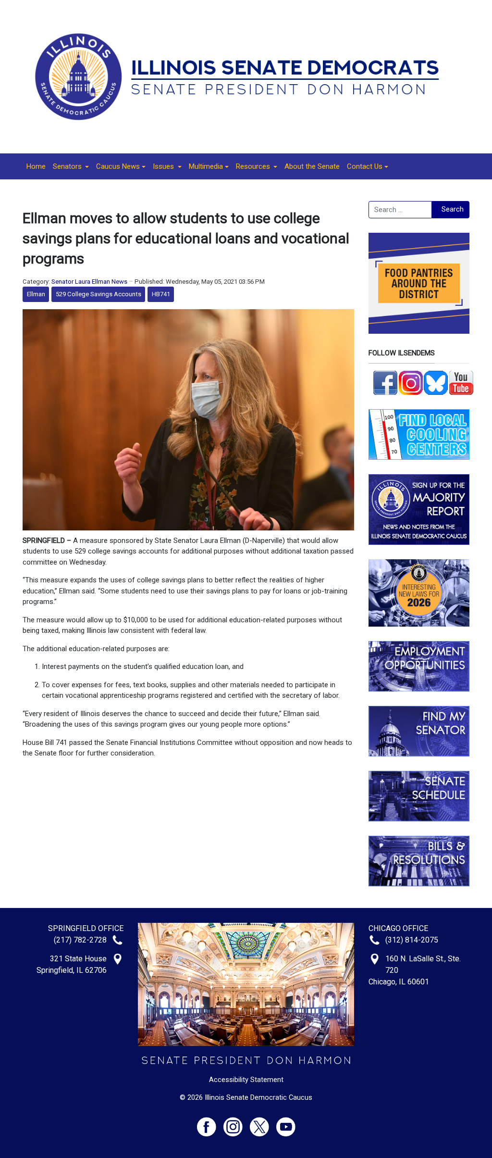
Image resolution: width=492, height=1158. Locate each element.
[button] (71, 166)
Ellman (36, 294)
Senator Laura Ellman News (89, 281)
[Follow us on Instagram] (411, 382)
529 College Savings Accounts (98, 294)
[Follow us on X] (263, 1122)
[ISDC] (242, 76)
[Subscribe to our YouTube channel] (461, 382)
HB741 (161, 294)
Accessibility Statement (246, 1079)
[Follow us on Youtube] (285, 1122)
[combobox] (400, 209)
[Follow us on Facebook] (385, 382)
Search (453, 209)
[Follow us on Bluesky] (436, 382)
